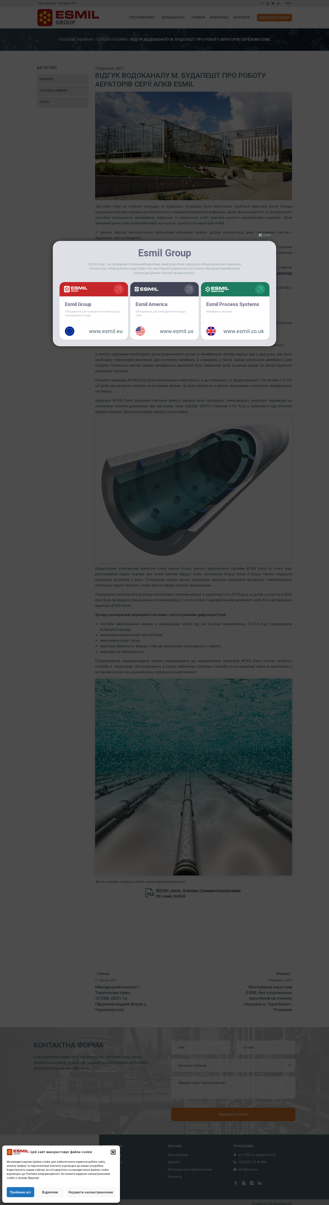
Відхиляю (50, 1192)
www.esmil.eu (106, 331)
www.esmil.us (176, 331)
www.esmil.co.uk (243, 331)
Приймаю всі (20, 1192)
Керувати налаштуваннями (90, 1192)
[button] (113, 1152)
